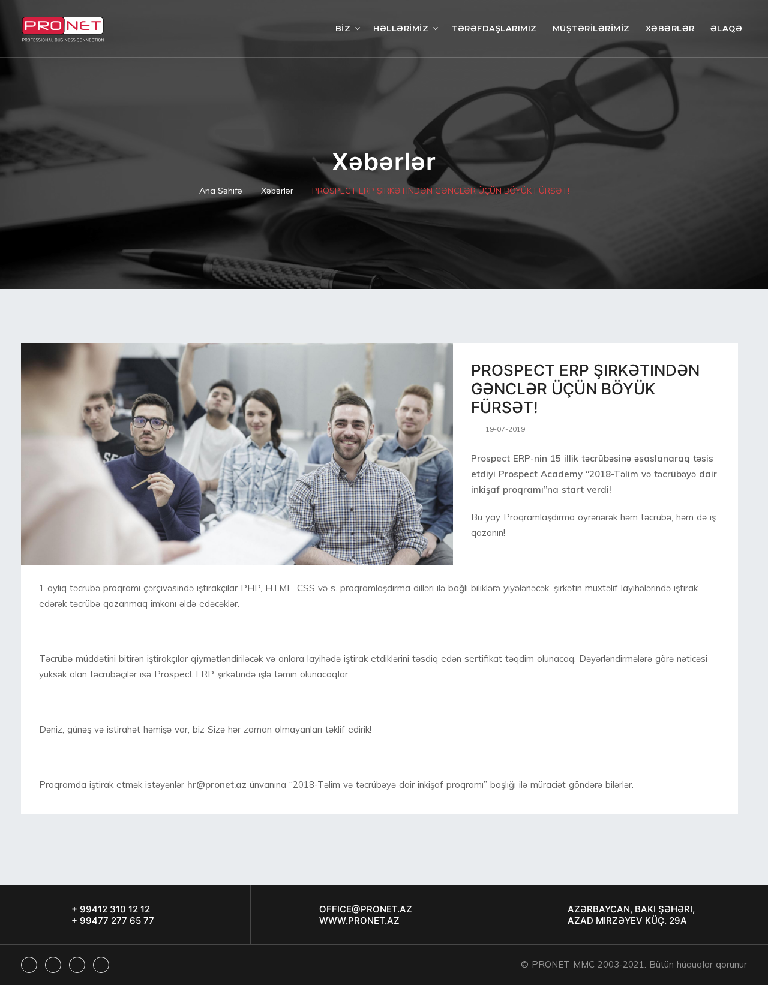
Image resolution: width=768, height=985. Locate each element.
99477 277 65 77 (115, 920)
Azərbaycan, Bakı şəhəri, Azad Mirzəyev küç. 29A (631, 914)
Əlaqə (726, 28)
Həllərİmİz (400, 28)
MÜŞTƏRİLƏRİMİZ (591, 28)
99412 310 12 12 (113, 909)
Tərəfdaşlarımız (494, 28)
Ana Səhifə (220, 190)
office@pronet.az (365, 909)
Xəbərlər (670, 28)
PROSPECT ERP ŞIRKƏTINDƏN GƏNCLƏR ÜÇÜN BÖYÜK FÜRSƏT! (440, 190)
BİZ (343, 28)
